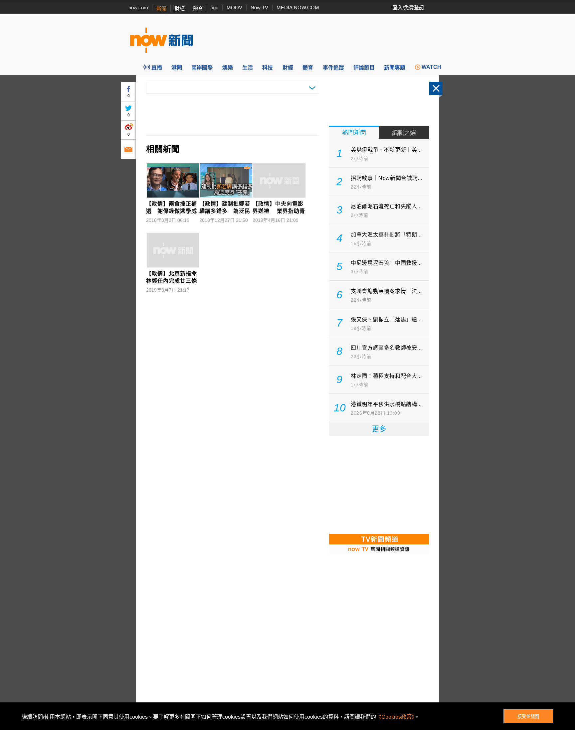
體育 (198, 8)
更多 (379, 429)
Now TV (259, 7)
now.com (138, 7)
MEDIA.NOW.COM (298, 7)
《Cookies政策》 (395, 717)
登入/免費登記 (408, 7)
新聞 (161, 8)
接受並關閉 (528, 716)
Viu (214, 7)
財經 (180, 8)
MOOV (234, 7)
